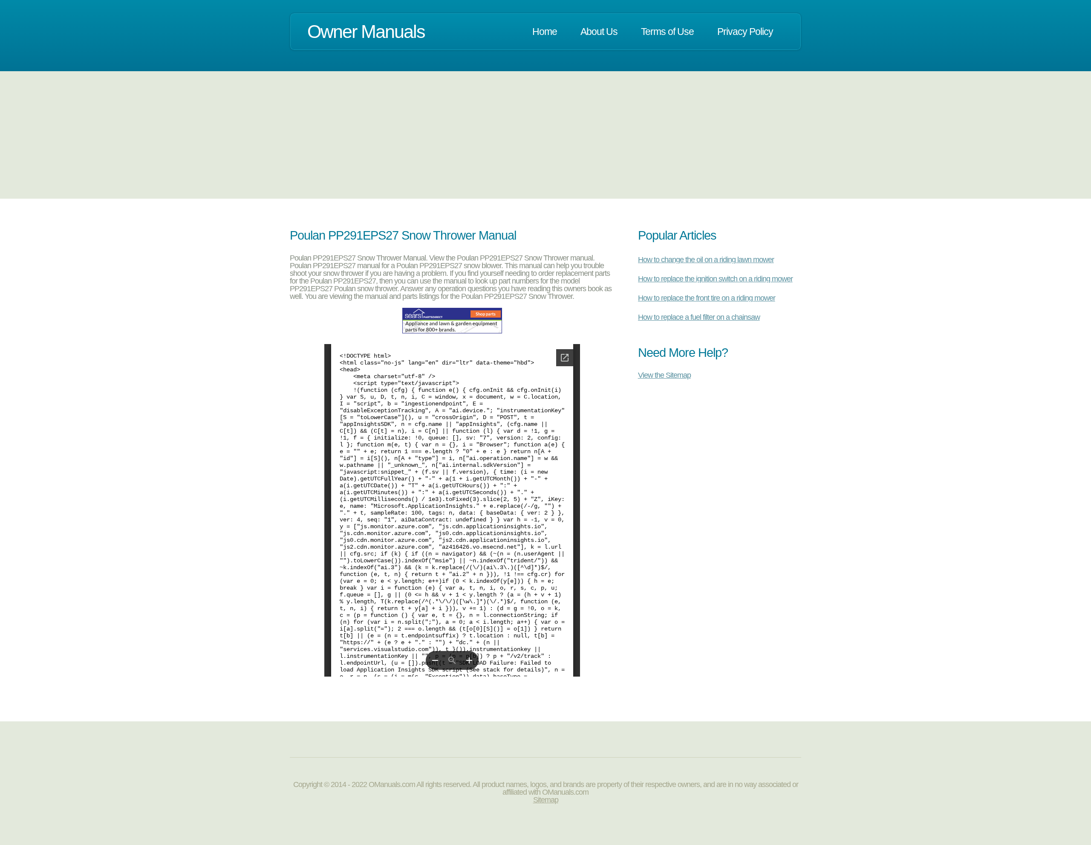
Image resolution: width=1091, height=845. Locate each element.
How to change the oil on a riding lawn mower (706, 259)
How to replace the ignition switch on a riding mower (715, 279)
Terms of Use (667, 31)
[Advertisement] (545, 134)
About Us (599, 31)
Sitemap (545, 800)
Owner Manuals (366, 31)
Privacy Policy (745, 31)
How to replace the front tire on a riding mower (706, 298)
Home (544, 31)
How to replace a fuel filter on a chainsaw (699, 317)
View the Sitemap (664, 375)
